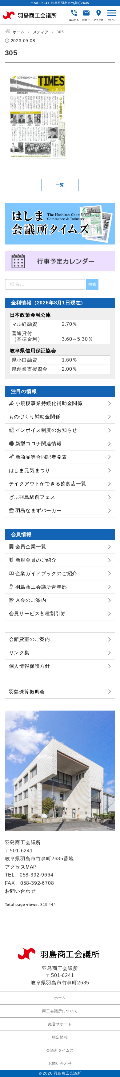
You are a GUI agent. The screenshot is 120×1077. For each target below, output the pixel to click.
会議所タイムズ (60, 1050)
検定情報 (60, 1037)
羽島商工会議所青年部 (41, 587)
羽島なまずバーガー (38, 510)
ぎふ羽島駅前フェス (32, 497)
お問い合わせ (20, 891)
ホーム (60, 998)
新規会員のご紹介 (36, 560)
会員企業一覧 (30, 546)
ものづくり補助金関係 (35, 416)
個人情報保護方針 (29, 666)
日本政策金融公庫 (30, 315)
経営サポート (60, 1024)
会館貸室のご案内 (29, 639)
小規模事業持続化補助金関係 (48, 403)
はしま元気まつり (29, 470)
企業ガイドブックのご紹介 (46, 573)
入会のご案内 (30, 600)
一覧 (60, 185)
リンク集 (19, 652)
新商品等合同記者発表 (41, 457)
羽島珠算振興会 (27, 691)
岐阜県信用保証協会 (33, 350)
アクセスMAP (21, 866)
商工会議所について (60, 1011)
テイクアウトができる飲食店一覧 (47, 483)
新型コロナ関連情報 (38, 443)
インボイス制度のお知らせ (46, 430)
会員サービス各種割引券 (37, 613)
